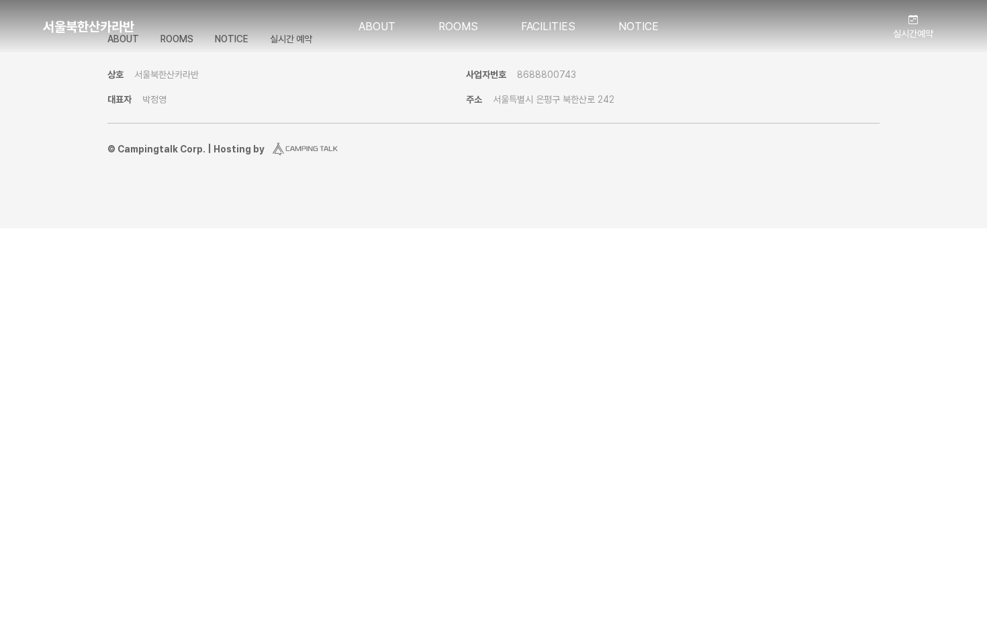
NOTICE (638, 26)
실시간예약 (913, 33)
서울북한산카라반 (88, 27)
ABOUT (377, 26)
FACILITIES (548, 26)
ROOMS (458, 26)
